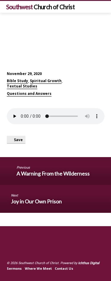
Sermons (14, 268)
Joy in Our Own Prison (36, 201)
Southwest (40, 6)
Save (18, 139)
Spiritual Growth (46, 80)
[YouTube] (16, 249)
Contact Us (64, 268)
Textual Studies (22, 86)
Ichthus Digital (88, 263)
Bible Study (17, 80)
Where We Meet (38, 268)
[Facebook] (9, 249)
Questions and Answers (29, 93)
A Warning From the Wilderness (53, 173)
